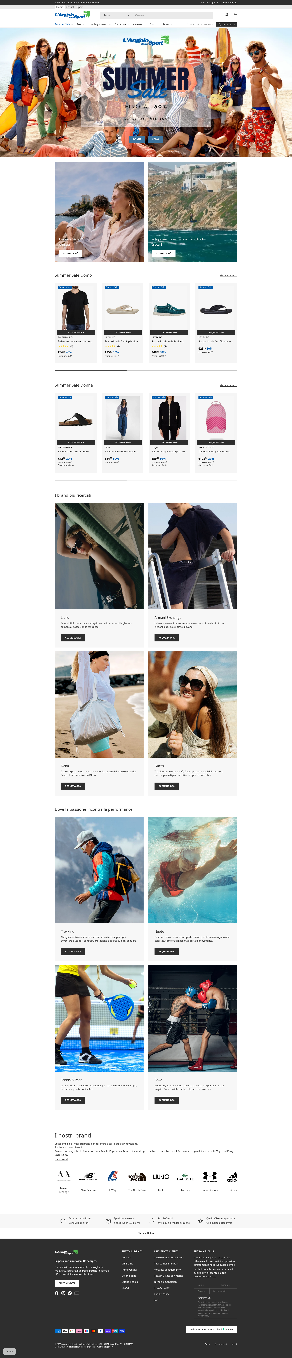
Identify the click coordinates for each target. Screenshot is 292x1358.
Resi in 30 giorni (209, 2)
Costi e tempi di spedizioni (169, 1257)
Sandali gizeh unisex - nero (73, 451)
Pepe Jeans (115, 1151)
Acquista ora (73, 637)
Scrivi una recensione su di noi (206, 1329)
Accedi (234, 1344)
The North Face (156, 1151)
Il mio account (221, 1344)
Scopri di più (70, 253)
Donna (137, 139)
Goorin (127, 1151)
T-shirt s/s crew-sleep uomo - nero (74, 341)
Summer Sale (62, 24)
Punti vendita (205, 24)
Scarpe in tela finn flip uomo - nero (215, 341)
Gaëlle (104, 1151)
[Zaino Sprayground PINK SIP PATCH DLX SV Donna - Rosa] (216, 419)
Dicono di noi (129, 1275)
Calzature (120, 24)
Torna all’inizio (146, 1233)
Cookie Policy (161, 1294)
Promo (81, 24)
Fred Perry (227, 1151)
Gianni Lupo (139, 1151)
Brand (166, 24)
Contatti (126, 1257)
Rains (64, 1154)
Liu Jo (79, 1151)
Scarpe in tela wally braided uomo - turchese (167, 341)
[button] (235, 15)
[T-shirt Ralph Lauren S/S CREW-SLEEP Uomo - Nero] (76, 309)
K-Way (216, 1151)
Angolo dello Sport (69, 1344)
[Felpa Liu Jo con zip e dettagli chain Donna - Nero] (169, 419)
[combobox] (156, 15)
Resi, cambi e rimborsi (166, 1263)
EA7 (178, 1151)
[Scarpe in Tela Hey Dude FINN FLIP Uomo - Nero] (216, 309)
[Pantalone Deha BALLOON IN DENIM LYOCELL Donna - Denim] (122, 419)
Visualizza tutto (228, 275)
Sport (80, 7)
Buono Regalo (230, 2)
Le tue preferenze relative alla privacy (97, 1347)
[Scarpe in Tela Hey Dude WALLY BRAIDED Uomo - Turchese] (169, 309)
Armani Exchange (65, 1151)
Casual (70, 7)
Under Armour (91, 1151)
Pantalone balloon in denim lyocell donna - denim (120, 451)
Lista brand (61, 1159)
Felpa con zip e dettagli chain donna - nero (168, 451)
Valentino (206, 1151)
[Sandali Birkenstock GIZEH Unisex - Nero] (76, 419)
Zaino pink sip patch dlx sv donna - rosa (213, 451)
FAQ (156, 1300)
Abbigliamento (99, 24)
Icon (57, 1154)
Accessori (137, 24)
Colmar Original (191, 1151)
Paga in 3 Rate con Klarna (168, 1275)
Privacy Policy (161, 1288)
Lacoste (170, 1151)
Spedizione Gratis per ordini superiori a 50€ (77, 2)
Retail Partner (74, 1347)
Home (59, 7)
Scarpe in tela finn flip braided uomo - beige (122, 341)
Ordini (190, 24)
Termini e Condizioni (165, 1281)
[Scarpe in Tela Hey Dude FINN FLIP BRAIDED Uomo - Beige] (122, 309)
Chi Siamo (127, 1263)
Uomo (155, 139)
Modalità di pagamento (167, 1269)
